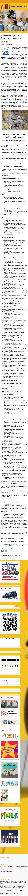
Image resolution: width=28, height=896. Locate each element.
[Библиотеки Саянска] (9, 703)
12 (7, 663)
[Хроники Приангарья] (9, 713)
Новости (4, 557)
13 (10, 663)
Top (27, 895)
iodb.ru (8, 528)
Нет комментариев (7, 44)
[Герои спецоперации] (9, 836)
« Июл (2, 670)
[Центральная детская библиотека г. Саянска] (14, 6)
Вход (1, 860)
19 (7, 665)
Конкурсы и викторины (14, 555)
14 (12, 663)
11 (5, 663)
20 (10, 665)
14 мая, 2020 (5, 41)
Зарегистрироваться (10, 643)
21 (12, 665)
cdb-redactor (5, 42)
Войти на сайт (10, 638)
